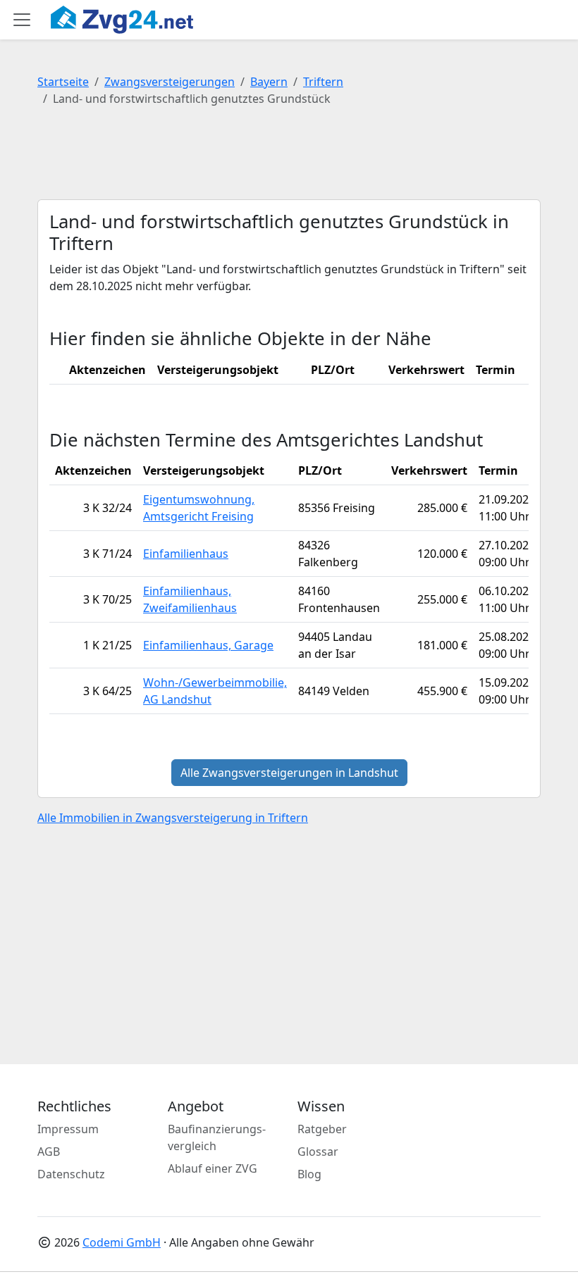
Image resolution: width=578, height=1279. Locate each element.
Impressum (68, 1129)
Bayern (269, 81)
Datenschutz (71, 1174)
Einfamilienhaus (185, 553)
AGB (48, 1151)
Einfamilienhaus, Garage (208, 645)
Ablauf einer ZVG (212, 1168)
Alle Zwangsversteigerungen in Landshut (289, 772)
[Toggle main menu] (21, 19)
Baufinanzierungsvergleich (217, 1137)
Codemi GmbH (121, 1242)
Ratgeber (322, 1129)
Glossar (317, 1151)
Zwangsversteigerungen (169, 81)
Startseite (63, 81)
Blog (309, 1174)
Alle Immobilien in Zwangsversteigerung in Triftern (172, 817)
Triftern (323, 81)
